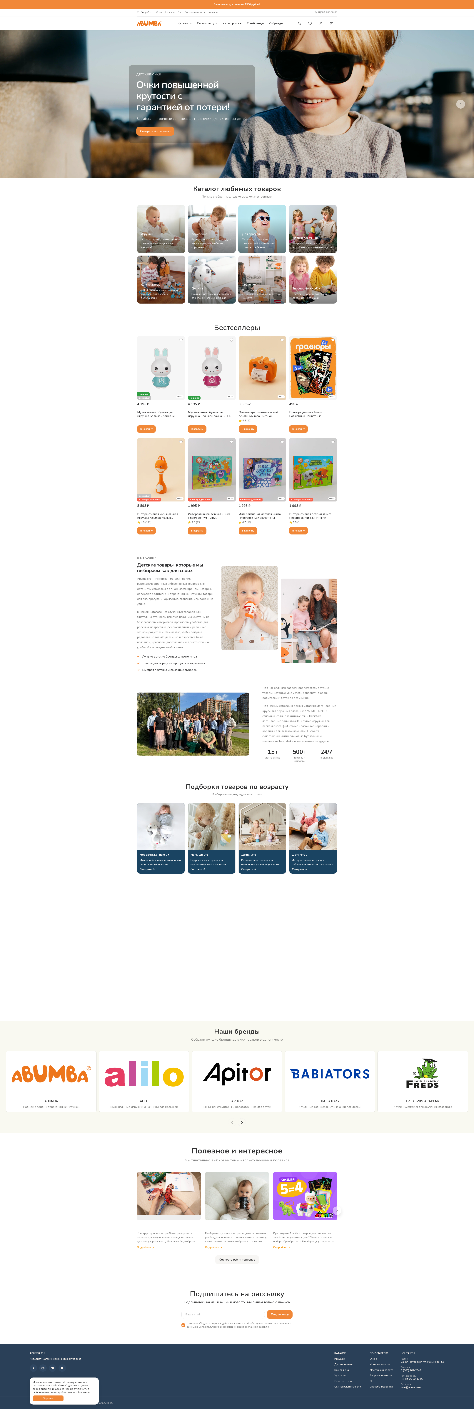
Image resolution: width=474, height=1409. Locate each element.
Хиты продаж (232, 23)
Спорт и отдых (343, 1381)
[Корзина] (331, 23)
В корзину (146, 429)
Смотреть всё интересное (237, 1260)
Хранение (340, 1375)
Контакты (213, 12)
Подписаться (280, 1314)
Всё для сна (341, 1370)
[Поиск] (299, 23)
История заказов (380, 1364)
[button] (161, 368)
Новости (170, 12)
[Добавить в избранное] (181, 340)
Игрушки (339, 1359)
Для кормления (343, 1364)
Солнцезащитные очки (348, 1386)
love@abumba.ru (411, 1387)
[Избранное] (310, 23)
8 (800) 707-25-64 (411, 1370)
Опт (180, 12)
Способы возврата (381, 1386)
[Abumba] (149, 23)
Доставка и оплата (195, 12)
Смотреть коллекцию (155, 131)
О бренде (276, 23)
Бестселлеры (237, 328)
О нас (159, 12)
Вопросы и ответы (381, 1375)
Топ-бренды (255, 23)
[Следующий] (460, 104)
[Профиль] (321, 23)
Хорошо (48, 1398)
